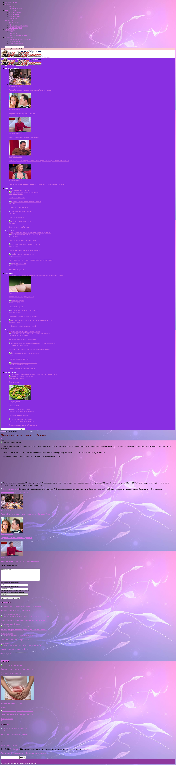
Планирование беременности (18, 26)
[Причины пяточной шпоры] (25, 202)
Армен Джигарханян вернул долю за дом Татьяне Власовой (30, 90)
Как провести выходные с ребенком (15, 734)
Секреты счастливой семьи (18, 36)
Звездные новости (11, 3)
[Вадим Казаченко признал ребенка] (20, 108)
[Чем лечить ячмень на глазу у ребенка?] (23, 310)
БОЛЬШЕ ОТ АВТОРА (21, 492)
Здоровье (8, 5)
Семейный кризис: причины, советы (22, 369)
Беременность (14, 22)
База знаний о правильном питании (20, 39)
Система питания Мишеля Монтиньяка (23, 425)
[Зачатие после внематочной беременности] (11, 665)
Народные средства (15, 8)
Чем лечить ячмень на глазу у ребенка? (23, 316)
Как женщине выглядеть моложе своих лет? (25, 250)
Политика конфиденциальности (12, 753)
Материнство (9, 20)
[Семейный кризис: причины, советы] (23, 363)
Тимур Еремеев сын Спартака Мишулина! (24, 137)
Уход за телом (14, 18)
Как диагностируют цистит (11, 703)
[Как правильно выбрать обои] (24, 353)
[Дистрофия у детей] (16, 301)
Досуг (11, 32)
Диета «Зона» (14, 406)
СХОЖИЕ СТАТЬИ (7, 492)
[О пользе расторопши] (24, 192)
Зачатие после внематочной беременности (18, 669)
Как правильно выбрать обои (19, 359)
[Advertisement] (39, 469)
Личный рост (13, 34)
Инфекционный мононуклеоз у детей (22, 326)
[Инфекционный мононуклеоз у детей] (30, 320)
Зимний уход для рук (16, 270)
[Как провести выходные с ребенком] (14, 728)
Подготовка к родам (15, 28)
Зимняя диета (14, 382)
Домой (3, 431)
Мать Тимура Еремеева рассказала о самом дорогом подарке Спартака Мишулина (39, 161)
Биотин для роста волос (9, 745)
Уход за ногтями (14, 16)
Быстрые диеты (14, 41)
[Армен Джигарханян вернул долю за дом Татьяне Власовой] (20, 84)
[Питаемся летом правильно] (19, 409)
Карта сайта (87, 749)
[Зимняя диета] (21, 376)
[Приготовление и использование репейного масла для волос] (21, 254)
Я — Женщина (15, 749)
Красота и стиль (10, 10)
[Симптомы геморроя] (20, 211)
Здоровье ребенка (15, 24)
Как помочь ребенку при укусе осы (21, 297)
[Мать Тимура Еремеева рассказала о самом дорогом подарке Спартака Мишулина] (20, 155)
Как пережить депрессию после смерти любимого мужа (29, 349)
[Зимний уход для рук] (17, 264)
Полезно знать (10, 30)
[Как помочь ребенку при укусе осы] (20, 291)
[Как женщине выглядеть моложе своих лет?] (24, 244)
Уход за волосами (15, 12)
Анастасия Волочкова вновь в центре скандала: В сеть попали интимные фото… (38, 184)
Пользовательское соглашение (37, 753)
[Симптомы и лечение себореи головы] (25, 234)
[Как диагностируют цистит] (17, 699)
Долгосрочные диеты (16, 43)
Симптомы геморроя (16, 217)
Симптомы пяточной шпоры (19, 227)
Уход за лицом (14, 14)
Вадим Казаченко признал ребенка (22, 114)
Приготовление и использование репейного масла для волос (31, 260)
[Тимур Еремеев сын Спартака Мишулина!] (20, 131)
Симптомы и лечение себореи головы (22, 240)
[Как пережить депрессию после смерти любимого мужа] (33, 343)
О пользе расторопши (17, 198)
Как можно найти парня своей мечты (22, 339)
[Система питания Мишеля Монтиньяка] (20, 419)
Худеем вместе (10, 37)
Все (10, 190)
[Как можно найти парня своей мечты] (30, 333)
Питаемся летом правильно (19, 415)
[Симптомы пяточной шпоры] (20, 221)
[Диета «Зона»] (20, 400)
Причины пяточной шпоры (18, 207)
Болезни (11, 6)
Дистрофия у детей (16, 307)
